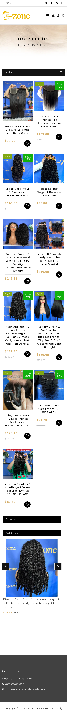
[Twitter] (47, 3)
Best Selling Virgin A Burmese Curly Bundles (49, 192)
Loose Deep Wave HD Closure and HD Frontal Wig (18, 192)
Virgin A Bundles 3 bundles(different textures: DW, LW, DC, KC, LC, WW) (17, 489)
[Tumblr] (62, 3)
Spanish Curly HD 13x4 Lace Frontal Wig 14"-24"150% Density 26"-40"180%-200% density (18, 262)
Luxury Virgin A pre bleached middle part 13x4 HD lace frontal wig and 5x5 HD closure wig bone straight (49, 337)
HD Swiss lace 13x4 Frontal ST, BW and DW (49, 409)
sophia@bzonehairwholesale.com (25, 689)
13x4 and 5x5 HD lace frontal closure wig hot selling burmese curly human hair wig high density (31, 603)
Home (22, 45)
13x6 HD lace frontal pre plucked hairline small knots (49, 121)
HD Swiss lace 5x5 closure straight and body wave (17, 130)
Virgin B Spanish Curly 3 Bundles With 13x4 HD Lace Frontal (49, 259)
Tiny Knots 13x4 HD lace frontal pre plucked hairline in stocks (17, 420)
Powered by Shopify (50, 708)
